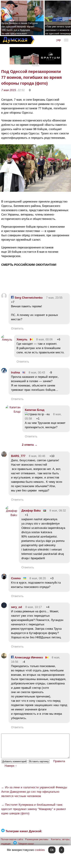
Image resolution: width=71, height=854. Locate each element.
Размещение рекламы (36, 839)
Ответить (17, 328)
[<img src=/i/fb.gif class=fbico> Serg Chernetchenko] (4, 298)
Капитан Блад (34, 410)
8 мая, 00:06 (44, 339)
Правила (59, 761)
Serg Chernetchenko (28, 297)
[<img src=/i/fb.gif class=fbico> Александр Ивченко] (4, 657)
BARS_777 (18, 456)
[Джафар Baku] (11, 515)
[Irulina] (4, 372)
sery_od (16, 607)
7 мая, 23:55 (54, 297)
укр (58, 40)
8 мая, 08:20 (37, 578)
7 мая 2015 (8, 90)
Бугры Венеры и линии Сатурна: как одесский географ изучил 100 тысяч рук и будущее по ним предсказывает (20, 28)
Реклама (35, 66)
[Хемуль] (6, 339)
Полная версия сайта (12, 839)
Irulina (15, 372)
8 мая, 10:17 (33, 607)
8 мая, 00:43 (37, 372)
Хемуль (22, 339)
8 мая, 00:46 (37, 456)
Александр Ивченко (28, 657)
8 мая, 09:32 (57, 510)
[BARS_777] (4, 456)
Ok (52, 850)
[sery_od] (4, 607)
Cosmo (16, 578)
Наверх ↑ (11, 765)
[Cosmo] (4, 578)
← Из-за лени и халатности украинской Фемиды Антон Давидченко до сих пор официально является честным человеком (34, 792)
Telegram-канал (26, 843)
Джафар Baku (31, 510)
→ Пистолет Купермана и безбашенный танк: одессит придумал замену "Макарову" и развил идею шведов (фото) (33, 809)
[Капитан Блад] (13, 412)
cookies (40, 850)
